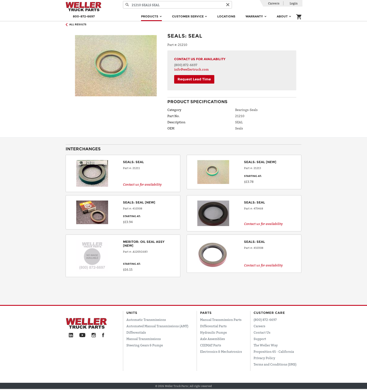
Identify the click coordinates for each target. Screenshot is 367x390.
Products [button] (150, 16)
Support (260, 339)
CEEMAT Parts (210, 345)
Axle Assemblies (212, 339)
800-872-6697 (84, 16)
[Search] (127, 5)
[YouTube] (82, 335)
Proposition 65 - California (274, 351)
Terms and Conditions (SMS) (275, 364)
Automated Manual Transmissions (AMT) (157, 326)
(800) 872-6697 (185, 65)
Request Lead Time (194, 79)
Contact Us (262, 332)
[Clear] (227, 5)
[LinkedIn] (71, 335)
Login (294, 3)
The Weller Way (266, 345)
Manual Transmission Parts (220, 320)
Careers (273, 3)
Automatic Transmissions (146, 320)
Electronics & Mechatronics (221, 351)
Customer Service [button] (188, 16)
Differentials (136, 332)
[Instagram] (94, 335)
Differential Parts (213, 326)
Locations (226, 16)
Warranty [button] (255, 16)
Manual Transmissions (143, 339)
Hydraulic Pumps (213, 332)
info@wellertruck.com (191, 69)
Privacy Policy (264, 358)
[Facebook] (103, 335)
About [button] (283, 16)
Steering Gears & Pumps (144, 345)
